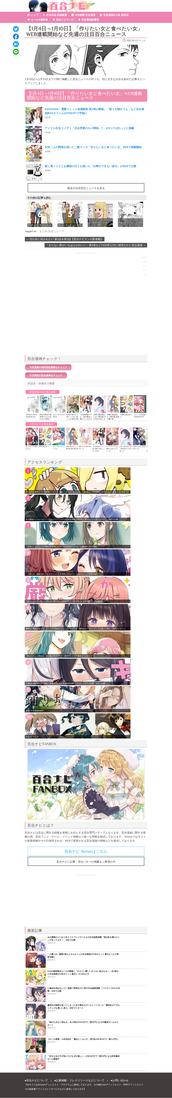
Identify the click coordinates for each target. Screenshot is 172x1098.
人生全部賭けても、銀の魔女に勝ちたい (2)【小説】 (86, 417)
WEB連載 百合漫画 (85, 14)
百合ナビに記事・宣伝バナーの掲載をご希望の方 (86, 861)
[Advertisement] (86, 328)
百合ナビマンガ (65, 19)
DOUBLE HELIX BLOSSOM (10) (31, 415)
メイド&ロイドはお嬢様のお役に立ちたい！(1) (112, 449)
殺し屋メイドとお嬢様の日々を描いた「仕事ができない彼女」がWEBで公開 (90, 166)
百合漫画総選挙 (90, 19)
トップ (34, 14)
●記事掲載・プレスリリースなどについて (79, 1080)
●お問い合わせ (119, 1080)
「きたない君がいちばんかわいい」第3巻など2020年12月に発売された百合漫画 (96, 245)
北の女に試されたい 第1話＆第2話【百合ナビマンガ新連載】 (64, 239)
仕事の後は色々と (44, 446)
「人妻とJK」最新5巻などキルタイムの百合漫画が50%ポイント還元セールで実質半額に (62, 574)
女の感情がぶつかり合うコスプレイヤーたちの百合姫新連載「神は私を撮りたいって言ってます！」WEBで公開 (72, 519)
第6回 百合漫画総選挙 (35, 710)
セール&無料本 (39, 19)
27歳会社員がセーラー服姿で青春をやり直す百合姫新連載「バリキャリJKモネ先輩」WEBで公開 (65, 683)
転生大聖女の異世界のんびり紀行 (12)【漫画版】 (45, 417)
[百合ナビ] (60, 2)
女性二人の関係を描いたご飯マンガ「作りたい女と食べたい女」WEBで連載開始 (93, 147)
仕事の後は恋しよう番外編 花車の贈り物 (113, 416)
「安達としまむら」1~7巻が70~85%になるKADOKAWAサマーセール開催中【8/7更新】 (62, 546)
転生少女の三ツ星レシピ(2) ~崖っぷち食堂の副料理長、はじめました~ (72, 418)
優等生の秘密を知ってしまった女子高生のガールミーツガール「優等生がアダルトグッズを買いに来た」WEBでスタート (75, 628)
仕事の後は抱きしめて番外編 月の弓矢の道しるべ (99, 417)
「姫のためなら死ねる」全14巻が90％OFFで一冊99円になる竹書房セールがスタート (61, 656)
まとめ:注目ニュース (51, 231)
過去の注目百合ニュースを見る (86, 188)
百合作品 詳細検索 (56, 14)
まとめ (142, 40)
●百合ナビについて (36, 1080)
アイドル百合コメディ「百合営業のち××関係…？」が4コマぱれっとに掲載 (89, 128)
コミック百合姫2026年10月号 (139, 415)
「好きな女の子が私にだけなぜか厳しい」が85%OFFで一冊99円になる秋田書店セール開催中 (64, 601)
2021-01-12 (132, 40)
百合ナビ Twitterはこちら (86, 851)
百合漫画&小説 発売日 (116, 14)
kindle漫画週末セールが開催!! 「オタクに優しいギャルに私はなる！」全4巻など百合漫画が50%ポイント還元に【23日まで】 (77, 492)
